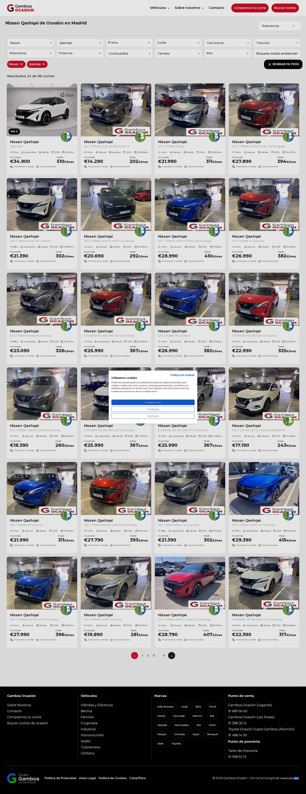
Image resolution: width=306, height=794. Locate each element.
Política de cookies (183, 375)
